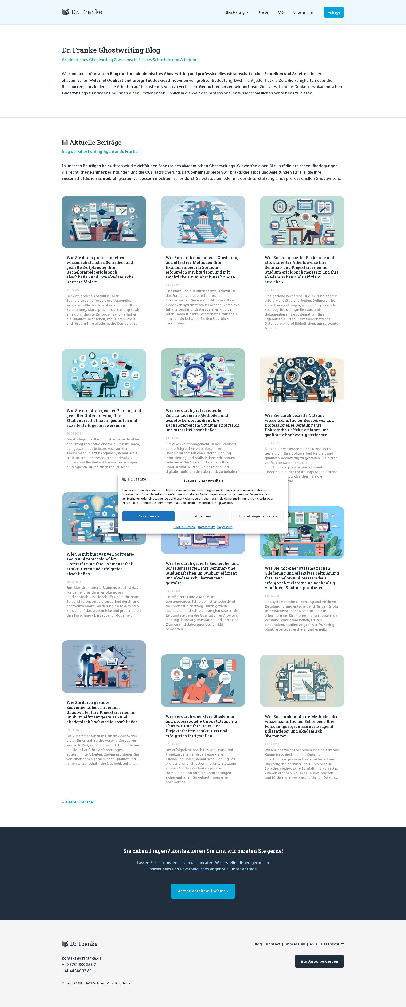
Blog (258, 944)
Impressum (225, 527)
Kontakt (273, 944)
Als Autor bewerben (319, 961)
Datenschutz (206, 527)
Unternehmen (303, 12)
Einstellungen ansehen (257, 516)
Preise (263, 12)
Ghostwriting (235, 12)
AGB (313, 944)
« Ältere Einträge (77, 802)
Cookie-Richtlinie (185, 527)
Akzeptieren (148, 516)
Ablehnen (203, 516)
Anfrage (334, 12)
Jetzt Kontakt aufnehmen (203, 890)
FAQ (280, 12)
